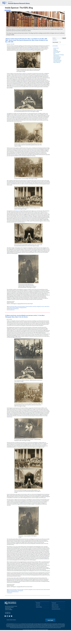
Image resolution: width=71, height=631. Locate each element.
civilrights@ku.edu (58, 625)
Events (54, 49)
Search (64, 38)
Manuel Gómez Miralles (14, 307)
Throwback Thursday (57, 60)
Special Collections (14, 308)
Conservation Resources (56, 608)
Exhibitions (55, 50)
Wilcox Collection (56, 62)
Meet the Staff (56, 52)
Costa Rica (34, 306)
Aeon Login (38, 604)
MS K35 (30, 48)
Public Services (56, 55)
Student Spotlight (56, 58)
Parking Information (55, 606)
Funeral (42, 306)
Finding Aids (54, 602)
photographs (20, 590)
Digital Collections (55, 604)
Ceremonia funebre (21, 306)
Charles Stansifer (28, 306)
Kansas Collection (56, 51)
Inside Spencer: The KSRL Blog (19, 7)
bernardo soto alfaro (13, 306)
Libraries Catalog (39, 606)
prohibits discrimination (17, 623)
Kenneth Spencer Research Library (19, 3)
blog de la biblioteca (23, 73)
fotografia (39, 306)
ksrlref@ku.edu (7, 612)
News (54, 53)
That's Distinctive (56, 59)
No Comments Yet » (11, 309)
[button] (50, 620)
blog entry (18, 211)
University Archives (57, 61)
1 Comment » (9, 592)
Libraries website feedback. (11, 619)
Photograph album (23, 307)
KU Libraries (10, 1)
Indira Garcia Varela (40, 589)
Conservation (56, 48)
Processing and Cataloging (58, 54)
